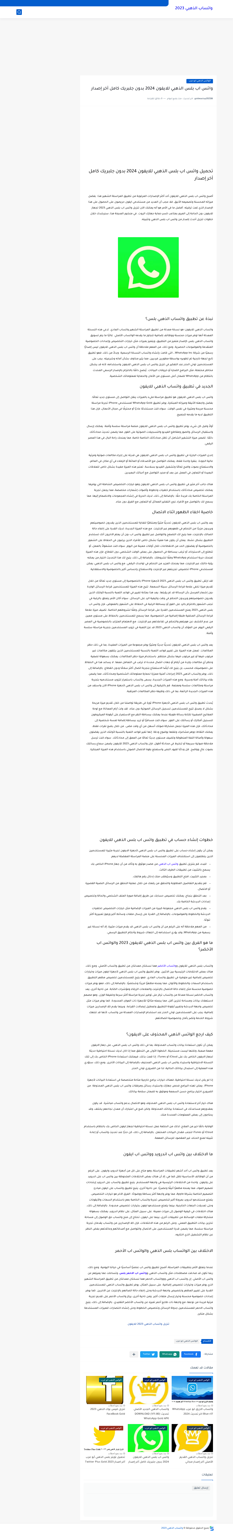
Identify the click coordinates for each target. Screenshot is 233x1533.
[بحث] (19, 12)
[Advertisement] (116, 47)
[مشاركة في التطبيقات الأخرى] (133, 1354)
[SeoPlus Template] (212, 1528)
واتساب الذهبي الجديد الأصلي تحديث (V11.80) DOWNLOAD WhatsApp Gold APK (151, 1414)
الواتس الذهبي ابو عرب (200, 81)
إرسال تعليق (201, 1488)
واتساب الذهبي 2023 (194, 9)
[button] (191, 1354)
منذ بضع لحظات (203, 1405)
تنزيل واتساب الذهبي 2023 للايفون (148, 1324)
